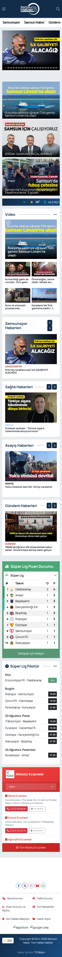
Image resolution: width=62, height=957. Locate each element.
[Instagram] (31, 885)
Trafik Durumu (45, 898)
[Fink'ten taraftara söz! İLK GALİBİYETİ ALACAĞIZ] (31, 349)
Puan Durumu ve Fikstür (14, 908)
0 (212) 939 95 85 (18, 808)
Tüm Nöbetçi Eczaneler (32, 847)
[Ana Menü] (4, 9)
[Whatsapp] (43, 885)
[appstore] (21, 928)
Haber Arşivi (44, 918)
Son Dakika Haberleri (17, 918)
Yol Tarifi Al (38, 808)
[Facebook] (19, 885)
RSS (9, 940)
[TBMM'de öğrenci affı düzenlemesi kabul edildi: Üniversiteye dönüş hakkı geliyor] (31, 526)
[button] (6, 50)
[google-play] (39, 928)
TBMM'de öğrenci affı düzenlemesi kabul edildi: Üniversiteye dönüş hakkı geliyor (28, 548)
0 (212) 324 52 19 (17, 830)
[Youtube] (37, 885)
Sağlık (9, 425)
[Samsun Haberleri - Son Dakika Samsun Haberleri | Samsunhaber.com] (30, 9)
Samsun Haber (34, 22)
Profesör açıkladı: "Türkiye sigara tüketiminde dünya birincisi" (24, 430)
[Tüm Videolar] (55, 214)
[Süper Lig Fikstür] (55, 666)
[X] (25, 885)
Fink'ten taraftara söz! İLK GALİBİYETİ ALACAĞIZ (26, 371)
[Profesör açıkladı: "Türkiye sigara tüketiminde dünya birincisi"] (31, 407)
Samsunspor (11, 22)
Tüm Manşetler (45, 906)
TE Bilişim (39, 952)
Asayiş (9, 483)
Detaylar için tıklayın (31, 653)
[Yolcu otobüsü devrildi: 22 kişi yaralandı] (31, 466)
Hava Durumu (15, 898)
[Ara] (58, 9)
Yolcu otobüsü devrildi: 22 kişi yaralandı (28, 486)
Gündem (54, 22)
